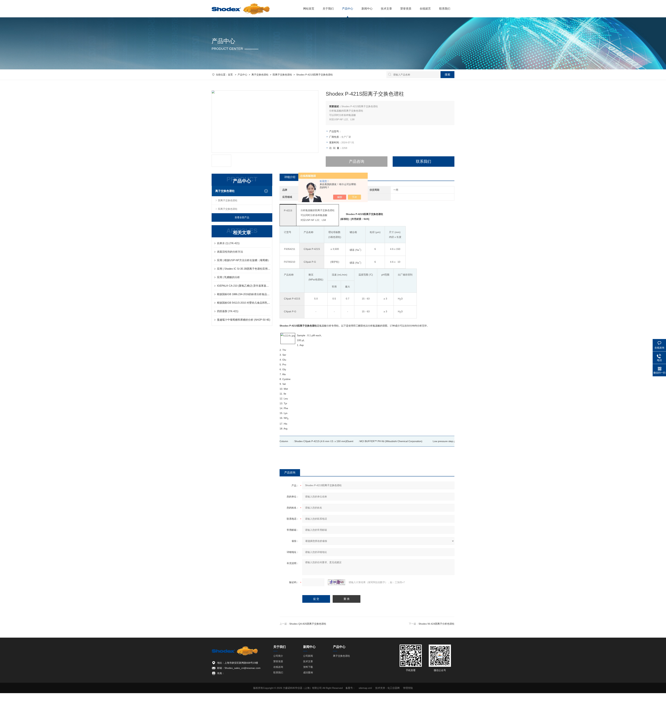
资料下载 (308, 667)
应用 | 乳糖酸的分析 (228, 277)
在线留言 (425, 8)
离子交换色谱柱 (259, 74)
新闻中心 (367, 8)
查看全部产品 (242, 217)
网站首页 (308, 8)
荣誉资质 (405, 8)
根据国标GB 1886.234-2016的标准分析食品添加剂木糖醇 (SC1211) (243, 294)
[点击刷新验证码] (336, 582)
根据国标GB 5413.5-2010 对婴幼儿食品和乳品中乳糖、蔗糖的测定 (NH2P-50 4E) (243, 302)
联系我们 (444, 8)
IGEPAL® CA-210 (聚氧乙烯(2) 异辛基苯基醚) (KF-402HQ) (243, 285)
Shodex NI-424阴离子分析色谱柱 (436, 623)
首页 (230, 74)
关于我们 (328, 8)
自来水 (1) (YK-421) (228, 243)
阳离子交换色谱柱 (282, 74)
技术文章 (386, 8)
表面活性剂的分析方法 (230, 251)
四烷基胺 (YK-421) (227, 311)
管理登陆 (408, 688)
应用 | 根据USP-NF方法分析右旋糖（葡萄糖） (243, 260)
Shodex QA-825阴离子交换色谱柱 (307, 623)
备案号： (350, 688)
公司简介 (278, 655)
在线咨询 (278, 667)
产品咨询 (356, 161)
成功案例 (308, 672)
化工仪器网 (393, 688)
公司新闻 (308, 655)
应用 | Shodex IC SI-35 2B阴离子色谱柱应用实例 (243, 268)
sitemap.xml (365, 688)
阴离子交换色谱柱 (227, 200)
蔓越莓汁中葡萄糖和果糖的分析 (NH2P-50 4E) (243, 319)
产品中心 (347, 8)
